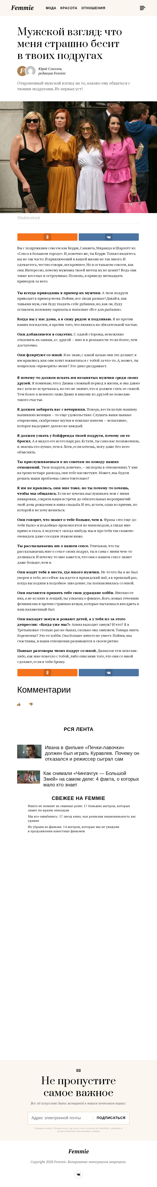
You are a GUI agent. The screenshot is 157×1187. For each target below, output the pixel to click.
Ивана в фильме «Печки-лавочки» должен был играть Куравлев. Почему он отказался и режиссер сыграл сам (92, 753)
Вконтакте (78, 1174)
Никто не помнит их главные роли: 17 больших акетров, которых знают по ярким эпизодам (79, 808)
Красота (68, 8)
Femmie (35, 7)
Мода (51, 8)
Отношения (93, 8)
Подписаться (111, 1118)
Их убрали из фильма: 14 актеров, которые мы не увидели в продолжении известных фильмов (73, 828)
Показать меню (142, 8)
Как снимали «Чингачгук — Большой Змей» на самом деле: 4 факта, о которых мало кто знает (91, 778)
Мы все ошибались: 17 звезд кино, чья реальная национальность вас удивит (82, 818)
